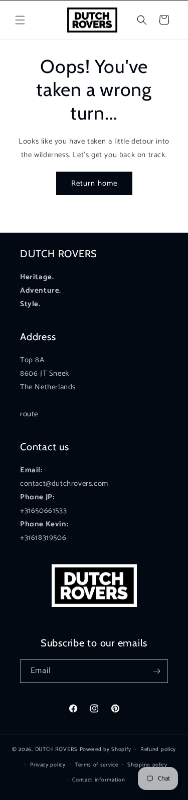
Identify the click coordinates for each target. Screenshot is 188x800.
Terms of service (96, 764)
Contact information (98, 779)
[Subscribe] (156, 671)
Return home (94, 183)
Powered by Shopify (105, 749)
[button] (20, 20)
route (29, 414)
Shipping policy (147, 764)
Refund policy (158, 749)
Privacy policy (48, 764)
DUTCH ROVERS (57, 749)
